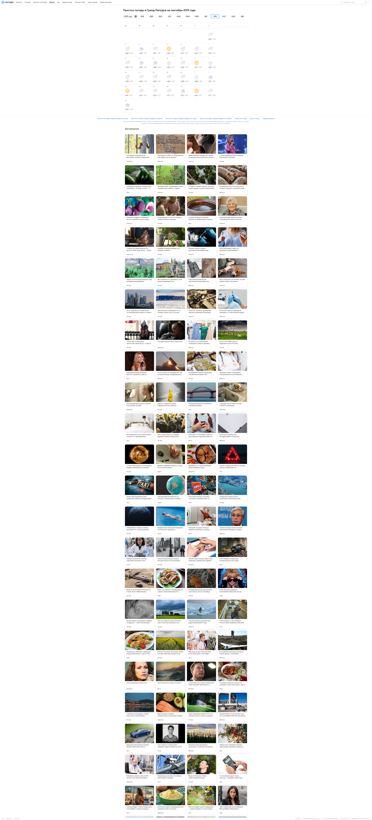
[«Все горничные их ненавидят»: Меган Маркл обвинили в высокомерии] (232, 800)
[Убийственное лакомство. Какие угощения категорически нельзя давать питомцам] (201, 148)
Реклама (16, 818)
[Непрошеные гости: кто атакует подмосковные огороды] (170, 210)
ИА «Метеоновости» (364, 818)
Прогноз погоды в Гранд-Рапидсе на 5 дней (146, 118)
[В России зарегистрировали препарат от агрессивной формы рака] (232, 303)
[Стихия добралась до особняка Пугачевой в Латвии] (232, 148)
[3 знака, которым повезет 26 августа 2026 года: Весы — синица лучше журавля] (139, 241)
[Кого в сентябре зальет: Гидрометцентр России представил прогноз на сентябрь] (232, 335)
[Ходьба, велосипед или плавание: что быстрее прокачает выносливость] (170, 521)
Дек (242, 16)
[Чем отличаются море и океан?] (170, 676)
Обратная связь (344, 818)
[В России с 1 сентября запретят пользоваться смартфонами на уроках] (201, 428)
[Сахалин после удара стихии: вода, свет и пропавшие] (139, 707)
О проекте (298, 818)
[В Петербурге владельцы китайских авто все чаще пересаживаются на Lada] (232, 552)
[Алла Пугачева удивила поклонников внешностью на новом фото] (232, 583)
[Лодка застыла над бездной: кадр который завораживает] (139, 272)
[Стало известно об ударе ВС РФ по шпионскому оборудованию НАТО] (170, 366)
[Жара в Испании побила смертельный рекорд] (201, 769)
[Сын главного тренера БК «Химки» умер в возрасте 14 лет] (170, 738)
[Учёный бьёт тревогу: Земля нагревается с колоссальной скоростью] (139, 521)
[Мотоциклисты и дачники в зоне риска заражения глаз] (170, 272)
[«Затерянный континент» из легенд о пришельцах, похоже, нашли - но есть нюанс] (170, 490)
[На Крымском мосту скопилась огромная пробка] (201, 397)
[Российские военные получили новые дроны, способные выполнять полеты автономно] (232, 645)
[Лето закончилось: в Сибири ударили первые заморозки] (170, 428)
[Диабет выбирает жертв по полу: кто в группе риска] (170, 459)
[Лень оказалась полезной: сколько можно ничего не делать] (232, 272)
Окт (224, 16)
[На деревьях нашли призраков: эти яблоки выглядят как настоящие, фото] (201, 366)
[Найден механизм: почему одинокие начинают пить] (139, 552)
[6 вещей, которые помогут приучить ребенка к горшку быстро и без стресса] (201, 521)
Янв (142, 16)
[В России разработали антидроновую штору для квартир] (232, 428)
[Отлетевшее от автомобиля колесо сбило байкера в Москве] (232, 614)
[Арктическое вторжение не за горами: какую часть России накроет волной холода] (170, 303)
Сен (215, 16)
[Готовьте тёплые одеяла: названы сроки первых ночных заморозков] (201, 179)
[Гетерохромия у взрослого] (139, 676)
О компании (9, 818)
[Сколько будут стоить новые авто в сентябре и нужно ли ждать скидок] (139, 800)
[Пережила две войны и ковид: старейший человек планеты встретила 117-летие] (232, 210)
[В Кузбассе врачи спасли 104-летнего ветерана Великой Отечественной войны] (139, 769)
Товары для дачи (268, 118)
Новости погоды (241, 118)
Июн (188, 16)
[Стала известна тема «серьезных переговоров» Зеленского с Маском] (201, 676)
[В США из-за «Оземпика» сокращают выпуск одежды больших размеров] (201, 335)
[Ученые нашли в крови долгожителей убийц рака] (201, 241)
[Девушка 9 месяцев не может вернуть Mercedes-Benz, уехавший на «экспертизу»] (139, 738)
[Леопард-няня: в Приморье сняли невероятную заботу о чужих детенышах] (170, 179)
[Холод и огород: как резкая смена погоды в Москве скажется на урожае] (170, 645)
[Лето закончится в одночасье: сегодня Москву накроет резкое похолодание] (139, 303)
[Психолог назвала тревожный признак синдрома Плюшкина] (201, 303)
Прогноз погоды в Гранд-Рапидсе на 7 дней (181, 118)
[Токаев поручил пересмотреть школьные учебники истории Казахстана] (232, 521)
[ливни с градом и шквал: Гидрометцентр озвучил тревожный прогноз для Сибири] (170, 397)
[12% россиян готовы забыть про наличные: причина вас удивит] (201, 552)
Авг (206, 16)
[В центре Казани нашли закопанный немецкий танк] (201, 272)
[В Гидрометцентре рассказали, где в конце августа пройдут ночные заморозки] (201, 583)
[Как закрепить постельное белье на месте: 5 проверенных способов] (139, 428)
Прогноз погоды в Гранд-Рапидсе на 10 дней (216, 118)
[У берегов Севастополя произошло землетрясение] (232, 490)
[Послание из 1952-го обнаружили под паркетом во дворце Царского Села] (170, 148)
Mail (3, 818)
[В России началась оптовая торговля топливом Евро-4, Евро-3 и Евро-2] (201, 490)
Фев (151, 16)
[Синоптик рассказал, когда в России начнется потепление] (170, 552)
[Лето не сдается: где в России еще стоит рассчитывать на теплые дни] (170, 614)
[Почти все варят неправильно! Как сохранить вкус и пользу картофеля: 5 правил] (170, 800)
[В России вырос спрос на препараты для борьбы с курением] (232, 241)
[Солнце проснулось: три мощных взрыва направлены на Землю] (139, 459)
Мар (160, 16)
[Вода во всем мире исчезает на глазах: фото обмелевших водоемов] (139, 583)
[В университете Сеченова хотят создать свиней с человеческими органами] (232, 179)
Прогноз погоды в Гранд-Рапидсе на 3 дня (113, 118)
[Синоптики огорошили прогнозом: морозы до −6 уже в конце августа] (139, 335)
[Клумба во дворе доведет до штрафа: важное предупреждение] (170, 241)
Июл (197, 16)
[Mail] (3, 2)
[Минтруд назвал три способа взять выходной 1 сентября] (201, 645)
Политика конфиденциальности (312, 818)
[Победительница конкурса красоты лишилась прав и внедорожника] (139, 366)
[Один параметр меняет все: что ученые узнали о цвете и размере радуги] (201, 707)
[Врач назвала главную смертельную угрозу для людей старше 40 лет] (170, 707)
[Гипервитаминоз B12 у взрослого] (170, 335)
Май (179, 16)
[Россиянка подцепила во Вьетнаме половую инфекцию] (139, 148)
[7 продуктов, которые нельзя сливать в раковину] (232, 397)
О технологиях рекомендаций (330, 818)
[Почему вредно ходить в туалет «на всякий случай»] (139, 397)
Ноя (233, 16)
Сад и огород (254, 118)
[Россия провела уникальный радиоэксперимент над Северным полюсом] (201, 614)
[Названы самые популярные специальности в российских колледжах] (232, 366)
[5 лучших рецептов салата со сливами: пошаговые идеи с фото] (232, 676)
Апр (169, 16)
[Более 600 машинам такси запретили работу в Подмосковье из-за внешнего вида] (139, 490)
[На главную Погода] (9, 2)
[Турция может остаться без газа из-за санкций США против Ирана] (232, 707)
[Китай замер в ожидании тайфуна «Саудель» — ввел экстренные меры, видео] (139, 614)
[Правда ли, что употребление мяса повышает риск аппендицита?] (201, 459)
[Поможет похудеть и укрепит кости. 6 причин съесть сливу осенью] (139, 210)
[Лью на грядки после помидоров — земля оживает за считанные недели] (201, 800)
